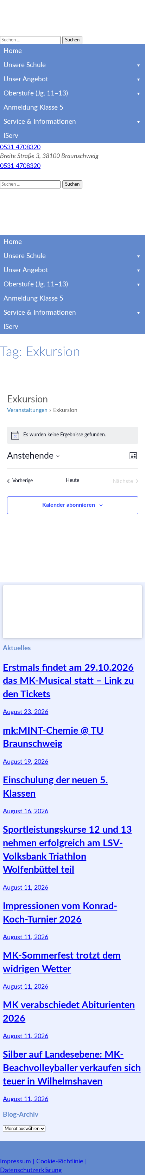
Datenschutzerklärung (31, 1170)
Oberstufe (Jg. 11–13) (36, 93)
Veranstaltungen (27, 410)
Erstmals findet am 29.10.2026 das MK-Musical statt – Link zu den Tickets (68, 681)
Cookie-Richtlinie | (61, 1161)
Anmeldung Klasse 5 (33, 107)
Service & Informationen (40, 121)
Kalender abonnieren (68, 505)
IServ (11, 136)
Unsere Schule (25, 65)
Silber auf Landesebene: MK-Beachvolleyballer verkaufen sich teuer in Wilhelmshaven (72, 1068)
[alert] (72, 435)
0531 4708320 (20, 147)
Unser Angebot (26, 79)
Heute (72, 480)
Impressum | (18, 1161)
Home (13, 51)
